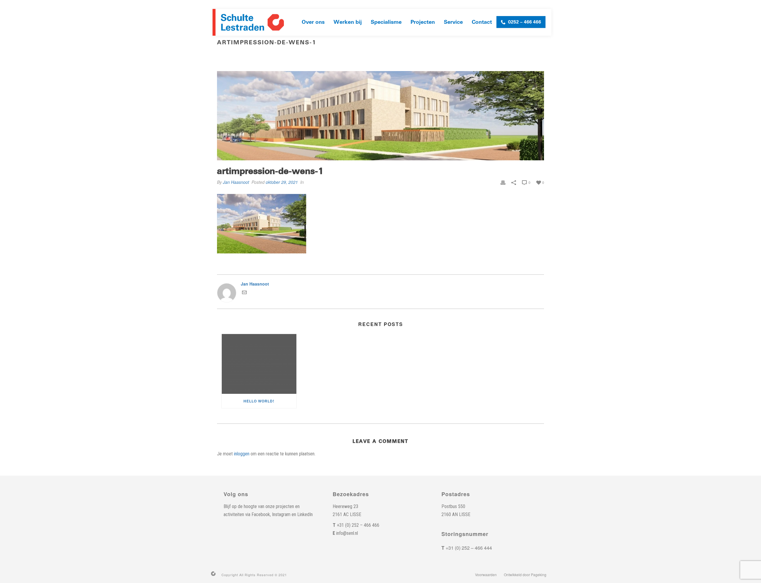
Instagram (281, 514)
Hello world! (258, 401)
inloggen (241, 454)
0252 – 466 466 (524, 22)
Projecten (423, 22)
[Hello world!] (259, 364)
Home (453, 55)
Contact (482, 22)
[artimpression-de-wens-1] (380, 115)
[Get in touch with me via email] (244, 293)
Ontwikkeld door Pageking (525, 574)
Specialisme (386, 22)
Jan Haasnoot (236, 182)
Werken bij (348, 22)
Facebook (260, 514)
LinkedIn (305, 514)
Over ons (313, 22)
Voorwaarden (486, 574)
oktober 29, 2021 (282, 182)
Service (453, 22)
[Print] (503, 182)
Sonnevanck (475, 55)
